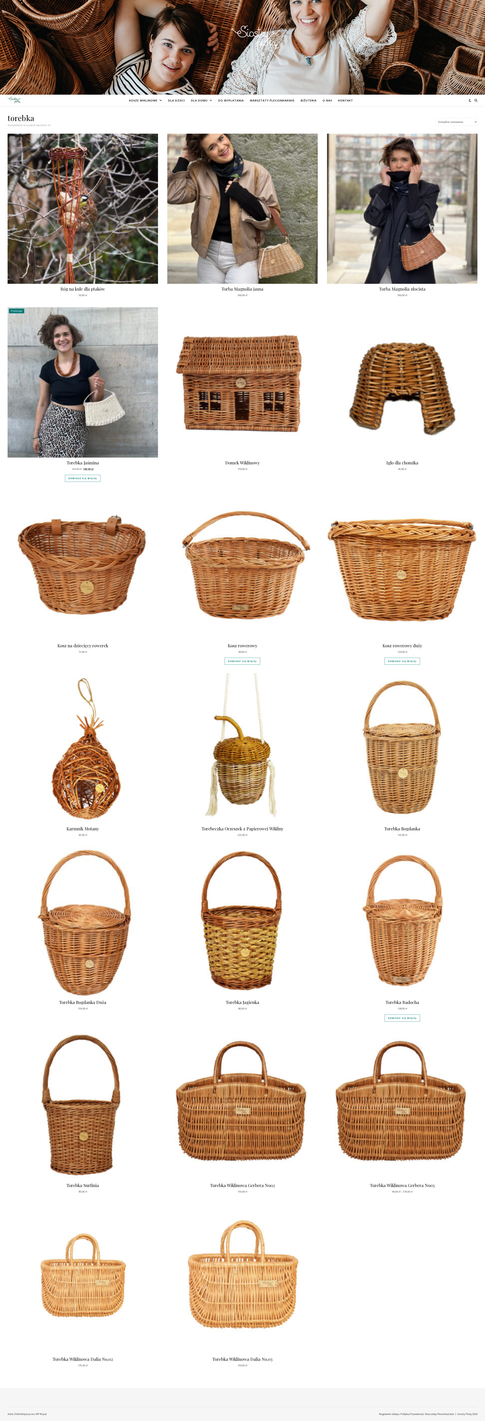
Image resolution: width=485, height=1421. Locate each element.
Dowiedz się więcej (82, 478)
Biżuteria (309, 100)
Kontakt (345, 100)
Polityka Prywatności (412, 1414)
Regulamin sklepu (389, 1414)
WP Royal (41, 1414)
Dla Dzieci (176, 100)
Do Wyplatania (231, 100)
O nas (327, 100)
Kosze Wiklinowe (143, 100)
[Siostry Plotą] (242, 45)
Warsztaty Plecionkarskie (272, 100)
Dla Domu (199, 100)
